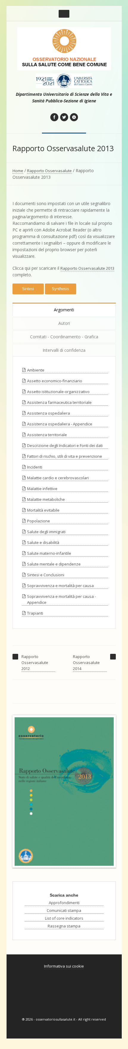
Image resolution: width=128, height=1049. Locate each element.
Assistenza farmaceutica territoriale (59, 402)
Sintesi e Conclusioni (45, 574)
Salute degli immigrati (46, 531)
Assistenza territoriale (47, 434)
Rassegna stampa (64, 926)
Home (18, 170)
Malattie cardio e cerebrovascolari (58, 477)
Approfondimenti (64, 902)
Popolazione (38, 521)
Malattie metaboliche (46, 499)
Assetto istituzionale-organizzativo (58, 391)
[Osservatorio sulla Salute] (64, 48)
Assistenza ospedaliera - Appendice (59, 424)
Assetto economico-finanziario (54, 380)
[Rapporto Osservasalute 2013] (64, 791)
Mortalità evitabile (43, 510)
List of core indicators (64, 918)
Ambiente (35, 370)
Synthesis (60, 288)
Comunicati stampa (64, 910)
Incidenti (34, 467)
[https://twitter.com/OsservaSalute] (64, 117)
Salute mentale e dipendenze (54, 564)
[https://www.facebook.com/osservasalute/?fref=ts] (54, 117)
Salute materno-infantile (49, 553)
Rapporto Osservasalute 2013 (87, 268)
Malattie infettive (42, 488)
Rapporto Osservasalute (49, 170)
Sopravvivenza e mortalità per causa (60, 585)
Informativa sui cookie (64, 966)
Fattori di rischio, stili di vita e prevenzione (64, 456)
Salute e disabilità (43, 542)
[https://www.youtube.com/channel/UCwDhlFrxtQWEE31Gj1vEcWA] (74, 117)
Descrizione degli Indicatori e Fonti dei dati (65, 445)
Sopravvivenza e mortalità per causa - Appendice (61, 599)
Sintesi (28, 288)
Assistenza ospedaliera (48, 413)
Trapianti (35, 613)
